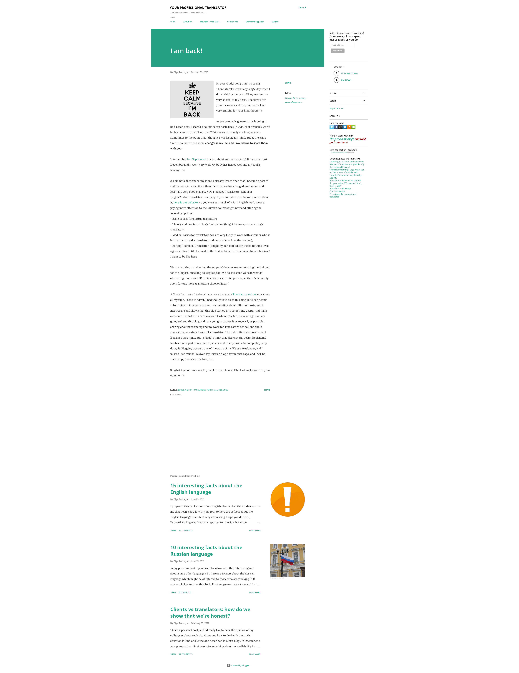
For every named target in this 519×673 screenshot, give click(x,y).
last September (196, 159)
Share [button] (288, 83)
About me (187, 21)
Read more (254, 530)
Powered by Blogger (239, 665)
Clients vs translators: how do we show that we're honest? (210, 612)
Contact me (232, 21)
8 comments (185, 592)
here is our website (186, 202)
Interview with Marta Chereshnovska (340, 190)
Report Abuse (336, 108)
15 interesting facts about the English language (206, 488)
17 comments (186, 654)
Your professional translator (198, 7)
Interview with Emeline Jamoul (345, 180)
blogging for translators (295, 98)
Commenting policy (255, 21)
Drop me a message (342, 139)
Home (172, 21)
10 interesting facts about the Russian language (206, 550)
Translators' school (244, 294)
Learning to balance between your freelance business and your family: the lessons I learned (347, 164)
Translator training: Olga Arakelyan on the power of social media (347, 171)
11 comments (186, 530)
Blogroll (275, 21)
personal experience (293, 102)
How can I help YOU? (209, 21)
